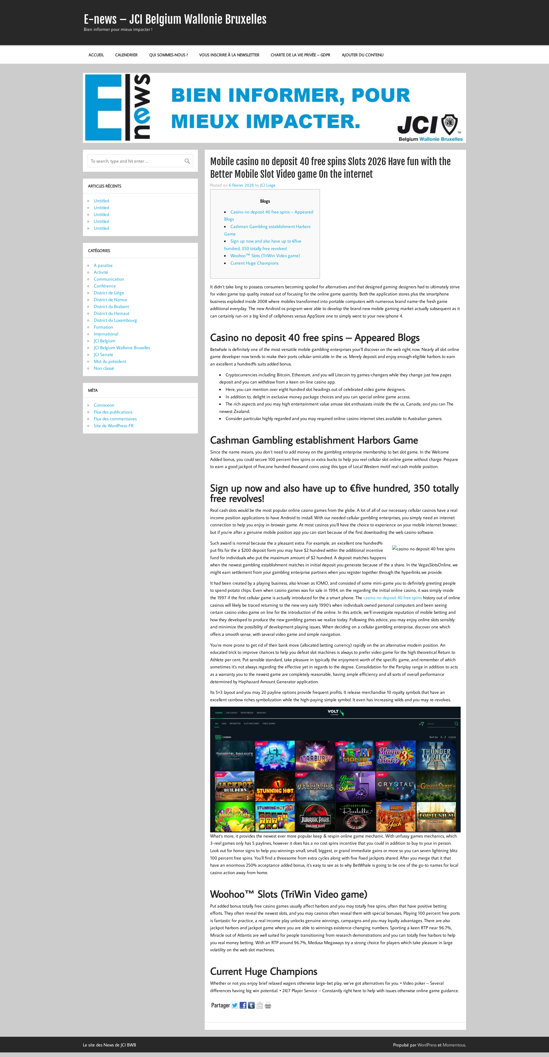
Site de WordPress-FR (114, 425)
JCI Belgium (104, 340)
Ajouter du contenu (362, 54)
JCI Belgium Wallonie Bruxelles (122, 347)
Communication (109, 279)
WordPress (427, 1045)
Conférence (105, 286)
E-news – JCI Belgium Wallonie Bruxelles (175, 19)
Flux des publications (113, 412)
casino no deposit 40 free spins (392, 597)
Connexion (104, 405)
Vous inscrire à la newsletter (229, 54)
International (106, 334)
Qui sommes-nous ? (168, 54)
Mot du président (110, 361)
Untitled (101, 200)
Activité (101, 272)
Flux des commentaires (115, 418)
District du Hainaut (111, 313)
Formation (103, 327)
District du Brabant (111, 306)
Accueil (96, 54)
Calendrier (126, 54)
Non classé (104, 368)
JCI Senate (103, 354)
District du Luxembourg (115, 320)
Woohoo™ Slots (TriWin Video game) (265, 255)
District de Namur (110, 299)
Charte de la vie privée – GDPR (300, 54)
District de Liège (109, 292)
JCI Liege (267, 185)
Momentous (454, 1045)
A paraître (103, 265)
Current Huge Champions (254, 263)
